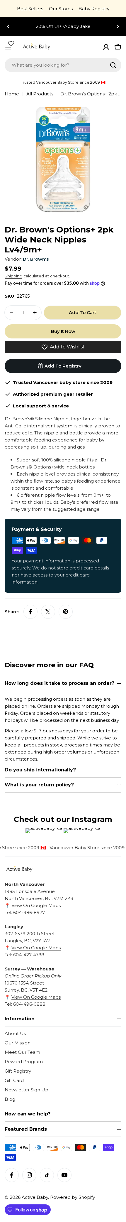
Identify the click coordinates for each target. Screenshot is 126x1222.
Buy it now (63, 331)
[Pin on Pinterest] (66, 612)
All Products (39, 94)
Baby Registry (94, 8)
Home (12, 94)
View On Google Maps (35, 905)
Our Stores (61, 8)
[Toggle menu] (8, 49)
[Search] (113, 65)
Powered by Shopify (72, 1197)
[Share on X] (48, 612)
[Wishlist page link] (11, 43)
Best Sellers (30, 8)
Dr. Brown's (36, 259)
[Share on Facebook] (30, 612)
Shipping (13, 276)
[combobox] (63, 65)
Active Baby (35, 1197)
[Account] (106, 46)
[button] (8, 26)
